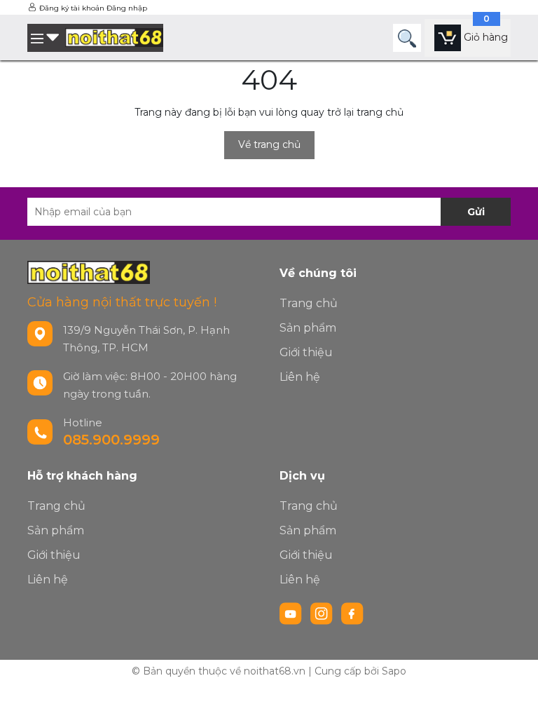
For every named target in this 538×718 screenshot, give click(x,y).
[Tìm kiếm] (407, 37)
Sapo (394, 671)
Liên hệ (300, 377)
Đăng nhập (126, 8)
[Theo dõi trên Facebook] (352, 613)
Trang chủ (309, 303)
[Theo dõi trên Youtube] (292, 613)
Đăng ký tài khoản (71, 8)
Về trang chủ (269, 144)
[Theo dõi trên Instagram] (323, 613)
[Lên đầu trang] (513, 693)
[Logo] (114, 37)
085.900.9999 (111, 439)
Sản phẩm (308, 327)
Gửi (476, 211)
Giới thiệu (306, 352)
